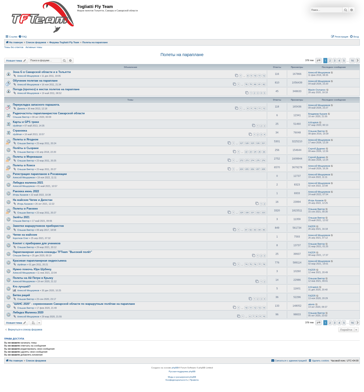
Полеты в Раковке (25, 208)
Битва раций (21, 295)
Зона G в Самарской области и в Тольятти (42, 72)
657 (258, 169)
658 (263, 169)
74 (246, 264)
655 (247, 169)
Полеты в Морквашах (27, 156)
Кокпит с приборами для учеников (36, 243)
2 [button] (330, 60)
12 (264, 75)
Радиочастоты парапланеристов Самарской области (49, 113)
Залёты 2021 (21, 217)
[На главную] (42, 17)
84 (259, 229)
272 (241, 160)
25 (259, 151)
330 (247, 212)
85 (264, 229)
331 (252, 212)
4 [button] (339, 60)
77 (259, 264)
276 (263, 160)
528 (247, 143)
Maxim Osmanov (317, 90)
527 (241, 143)
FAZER (312, 226)
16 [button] (352, 60)
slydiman (17, 125)
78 (246, 84)
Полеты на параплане (182, 54)
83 (255, 229)
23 (251, 151)
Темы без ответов (13, 47)
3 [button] (334, 60)
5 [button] (344, 60)
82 (264, 84)
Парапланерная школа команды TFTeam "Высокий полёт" (52, 252)
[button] (318, 60)
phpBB (175, 367)
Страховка (20, 130)
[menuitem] (22, 36)
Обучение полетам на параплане (35, 80)
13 (259, 307)
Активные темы (33, 47)
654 (241, 169)
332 (258, 212)
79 (251, 84)
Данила (21, 108)
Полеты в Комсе (24, 165)
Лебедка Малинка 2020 (28, 312)
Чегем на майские (25, 234)
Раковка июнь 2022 (26, 191)
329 (241, 212)
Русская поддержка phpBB (182, 371)
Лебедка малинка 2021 (28, 182)
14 (264, 307)
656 (252, 169)
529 (252, 143)
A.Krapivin (313, 122)
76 (255, 264)
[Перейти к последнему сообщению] (332, 72)
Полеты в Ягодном (25, 139)
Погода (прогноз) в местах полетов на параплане (46, 89)
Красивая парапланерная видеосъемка (39, 260)
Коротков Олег (20, 238)
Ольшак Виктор (21, 117)
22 (246, 151)
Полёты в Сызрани (26, 148)
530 (258, 143)
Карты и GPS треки (26, 122)
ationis (311, 304)
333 (263, 212)
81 (259, 84)
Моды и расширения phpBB (182, 377)
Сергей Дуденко (316, 148)
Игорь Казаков (20, 194)
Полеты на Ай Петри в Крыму (33, 277)
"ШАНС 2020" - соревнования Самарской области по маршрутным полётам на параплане (74, 303)
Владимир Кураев (317, 114)
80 (255, 84)
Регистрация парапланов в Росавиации (40, 174)
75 (251, 264)
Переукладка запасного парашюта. (36, 104)
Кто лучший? (22, 286)
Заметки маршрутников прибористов (38, 225)
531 (263, 143)
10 (255, 75)
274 (252, 160)
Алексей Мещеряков (28, 76)
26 (264, 151)
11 (259, 75)
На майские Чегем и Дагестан (32, 199)
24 (255, 151)
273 (247, 160)
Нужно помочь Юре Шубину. (32, 269)
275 (258, 160)
